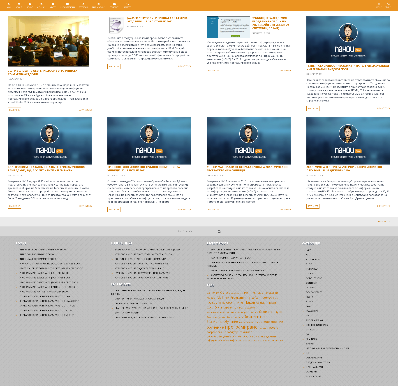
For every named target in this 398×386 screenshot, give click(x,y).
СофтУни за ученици (233, 307)
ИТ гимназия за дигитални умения (327, 348)
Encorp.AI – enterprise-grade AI (133, 303)
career (310, 273)
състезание (264, 340)
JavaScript (271, 292)
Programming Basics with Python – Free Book (47, 286)
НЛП (308, 352)
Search (388, 7)
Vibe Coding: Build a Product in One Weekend (238, 270)
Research (83, 7)
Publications (98, 7)
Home (8, 7)
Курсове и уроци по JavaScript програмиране (143, 272)
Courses (41, 7)
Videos (53, 7)
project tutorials (317, 324)
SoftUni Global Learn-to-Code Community (140, 258)
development (237, 293)
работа (273, 327)
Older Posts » (383, 221)
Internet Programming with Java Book (42, 249)
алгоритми (253, 312)
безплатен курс (270, 312)
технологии (278, 340)
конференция (246, 321)
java (308, 306)
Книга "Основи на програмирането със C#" (46, 310)
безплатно (255, 316)
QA (307, 334)
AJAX (208, 293)
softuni (256, 297)
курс (258, 321)
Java (260, 292)
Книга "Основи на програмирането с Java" (45, 296)
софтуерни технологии (218, 340)
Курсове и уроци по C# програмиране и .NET (142, 263)
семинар (245, 332)
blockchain (313, 259)
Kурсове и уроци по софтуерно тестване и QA (143, 254)
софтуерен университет (224, 336)
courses (311, 287)
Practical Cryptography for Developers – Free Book (51, 268)
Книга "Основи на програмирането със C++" (46, 314)
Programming (240, 297)
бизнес (310, 343)
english (310, 296)
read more (14, 110)
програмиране (241, 327)
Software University (127, 312)
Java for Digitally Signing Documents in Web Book (49, 263)
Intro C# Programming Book (36, 254)
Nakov (211, 297)
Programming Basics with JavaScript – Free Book (48, 282)
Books (30, 7)
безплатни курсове (216, 317)
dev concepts (314, 292)
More (379, 7)
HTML (253, 292)
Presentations (67, 7)
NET (220, 297)
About (19, 7)
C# (222, 292)
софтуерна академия (259, 336)
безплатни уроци (235, 317)
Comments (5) (284, 70)
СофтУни (214, 307)
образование (273, 322)
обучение (215, 327)
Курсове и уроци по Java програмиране (139, 268)
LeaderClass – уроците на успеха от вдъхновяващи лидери (151, 307)
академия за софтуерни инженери (227, 311)
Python (310, 329)
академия (251, 307)
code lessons (314, 278)
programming (314, 320)
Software (267, 297)
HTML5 (309, 301)
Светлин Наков (266, 302)
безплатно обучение (222, 322)
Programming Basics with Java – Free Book (44, 277)
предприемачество (318, 362)
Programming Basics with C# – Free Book (44, 272)
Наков (249, 302)
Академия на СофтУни (223, 302)
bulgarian (312, 268)
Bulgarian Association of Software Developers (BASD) (147, 249)
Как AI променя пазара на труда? (230, 257)
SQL (275, 297)
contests (311, 282)
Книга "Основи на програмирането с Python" (47, 305)
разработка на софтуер (222, 332)
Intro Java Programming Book (37, 258)
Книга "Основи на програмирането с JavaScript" (49, 300)
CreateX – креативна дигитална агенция (139, 298)
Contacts (114, 7)
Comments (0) (85, 109)
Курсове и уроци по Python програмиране (141, 277)
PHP (227, 298)
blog (309, 264)
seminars (311, 338)
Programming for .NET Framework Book (43, 291)
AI (307, 254)
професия (263, 328)
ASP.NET (215, 293)
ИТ (242, 302)
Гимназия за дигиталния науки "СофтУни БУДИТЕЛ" (146, 317)
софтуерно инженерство (243, 340)
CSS (228, 292)
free (246, 292)
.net (308, 250)
